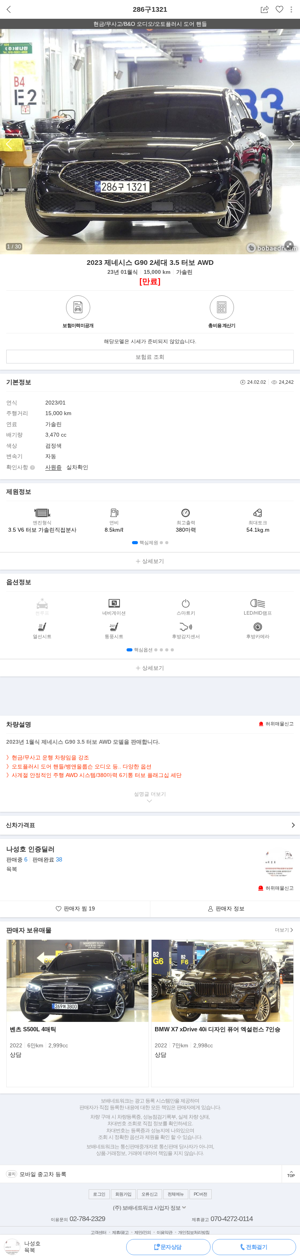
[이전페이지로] (9, 9)
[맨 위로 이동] (291, 1174)
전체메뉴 (176, 1194)
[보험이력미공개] (78, 308)
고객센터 (98, 1232)
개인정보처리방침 (193, 1232)
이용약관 (164, 1232)
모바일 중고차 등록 (43, 1174)
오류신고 (149, 1194)
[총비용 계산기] (222, 308)
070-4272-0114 (232, 1219)
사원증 (53, 467)
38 (59, 859)
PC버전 (200, 1194)
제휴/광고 (120, 1232)
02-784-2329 (87, 1219)
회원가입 (123, 1194)
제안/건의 (142, 1232)
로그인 (99, 1194)
